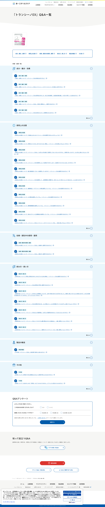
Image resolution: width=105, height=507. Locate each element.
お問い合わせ (63, 2)
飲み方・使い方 (61, 53)
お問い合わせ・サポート (21, 478)
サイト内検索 (89, 2)
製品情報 (69, 5)
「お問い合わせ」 (41, 417)
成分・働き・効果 (20, 53)
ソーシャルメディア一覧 (74, 487)
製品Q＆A (56, 2)
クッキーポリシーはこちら (9, 501)
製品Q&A (29, 478)
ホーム (13, 478)
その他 (80, 53)
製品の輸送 (72, 53)
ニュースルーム (48, 2)
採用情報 (90, 5)
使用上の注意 (32, 53)
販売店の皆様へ (80, 2)
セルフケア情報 (80, 5)
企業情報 (38, 5)
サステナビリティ (49, 5)
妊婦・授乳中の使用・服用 (46, 53)
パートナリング (71, 2)
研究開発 (60, 5)
